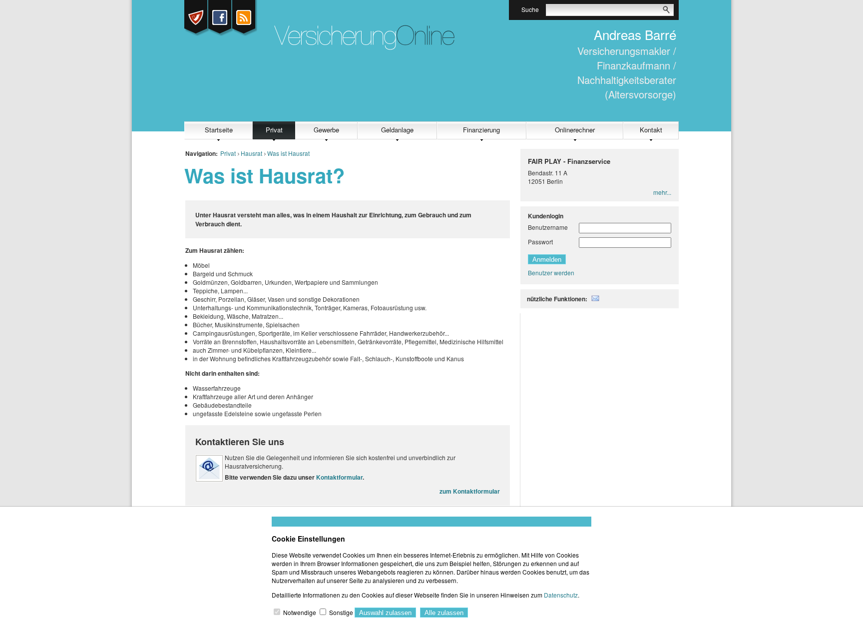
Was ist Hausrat (288, 153)
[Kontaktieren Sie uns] (209, 479)
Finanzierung (481, 129)
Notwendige (299, 612)
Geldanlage (397, 129)
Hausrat (251, 153)
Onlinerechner (575, 129)
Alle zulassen (444, 613)
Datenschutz (561, 595)
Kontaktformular (339, 477)
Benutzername (548, 227)
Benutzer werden (551, 272)
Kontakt (651, 129)
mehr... (662, 192)
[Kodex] (196, 17)
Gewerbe (326, 129)
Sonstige (341, 612)
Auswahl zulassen (385, 613)
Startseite (219, 129)
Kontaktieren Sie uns (239, 441)
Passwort (540, 241)
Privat (274, 129)
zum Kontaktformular (469, 491)
